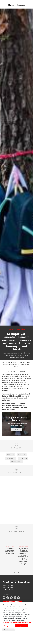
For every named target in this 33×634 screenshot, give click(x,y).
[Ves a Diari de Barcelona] (16, 5)
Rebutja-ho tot (8, 630)
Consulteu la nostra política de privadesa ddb (17, 623)
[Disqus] (16, 500)
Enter (16, 429)
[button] (3, 4)
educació (10, 455)
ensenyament (10, 458)
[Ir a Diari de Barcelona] (16, 581)
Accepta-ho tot (21, 626)
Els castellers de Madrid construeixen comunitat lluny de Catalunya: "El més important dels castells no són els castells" (23, 557)
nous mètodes (16, 461)
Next (18, 572)
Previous (15, 572)
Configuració (8, 626)
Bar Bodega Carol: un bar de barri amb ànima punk (10, 551)
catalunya (22, 455)
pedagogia (23, 458)
